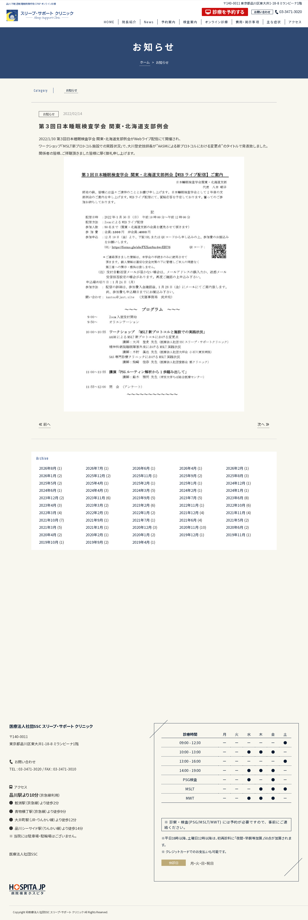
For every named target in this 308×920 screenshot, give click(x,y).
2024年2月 (188, 490)
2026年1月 (47, 475)
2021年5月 (234, 520)
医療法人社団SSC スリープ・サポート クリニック (56, 912)
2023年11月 (95, 497)
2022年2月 (94, 512)
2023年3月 (94, 505)
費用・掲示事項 (247, 22)
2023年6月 (234, 497)
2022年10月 (235, 505)
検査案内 (190, 22)
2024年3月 (141, 490)
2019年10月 (48, 542)
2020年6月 (234, 527)
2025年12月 (95, 475)
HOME (109, 22)
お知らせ (71, 90)
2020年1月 (141, 534)
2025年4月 (94, 483)
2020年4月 (47, 534)
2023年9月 (141, 497)
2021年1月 (94, 527)
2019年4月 (141, 542)
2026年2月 (234, 468)
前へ (46, 424)
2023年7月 (188, 497)
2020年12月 (142, 527)
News (149, 22)
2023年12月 (48, 497)
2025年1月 (188, 483)
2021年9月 (94, 520)
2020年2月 (94, 534)
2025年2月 (141, 483)
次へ (261, 424)
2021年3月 (47, 527)
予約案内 (168, 22)
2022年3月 (47, 512)
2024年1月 (234, 490)
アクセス (295, 22)
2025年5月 (47, 483)
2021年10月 (48, 520)
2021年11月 (235, 512)
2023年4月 (47, 505)
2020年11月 (189, 527)
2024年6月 (47, 490)
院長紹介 (129, 22)
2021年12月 (189, 512)
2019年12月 (189, 534)
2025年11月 (142, 475)
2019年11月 (235, 534)
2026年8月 (47, 468)
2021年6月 (188, 520)
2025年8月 (234, 475)
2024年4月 (94, 490)
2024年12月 (235, 483)
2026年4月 (188, 468)
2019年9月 (94, 542)
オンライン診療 (216, 22)
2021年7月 (141, 520)
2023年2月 (141, 505)
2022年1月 (141, 512)
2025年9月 (188, 475)
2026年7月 (94, 468)
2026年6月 (141, 468)
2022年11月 (189, 505)
